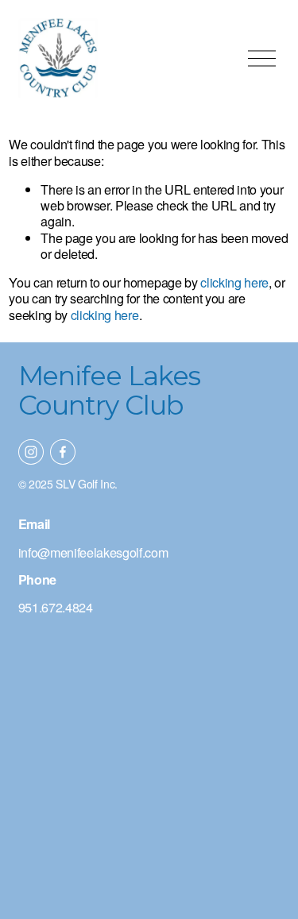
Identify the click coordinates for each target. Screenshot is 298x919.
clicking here (234, 282)
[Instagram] (31, 452)
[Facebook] (62, 452)
